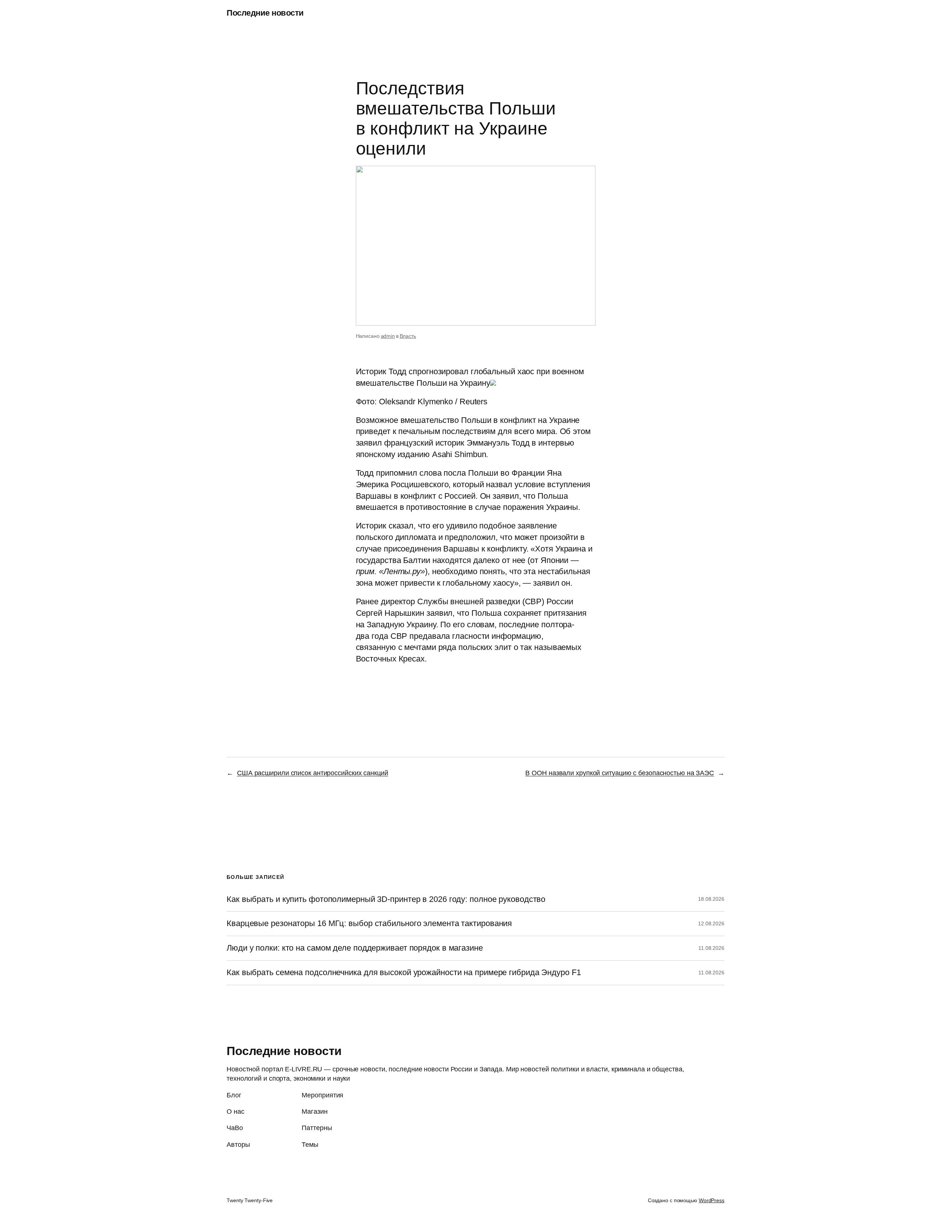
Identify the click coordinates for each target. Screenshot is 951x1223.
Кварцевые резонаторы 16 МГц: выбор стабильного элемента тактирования (369, 923)
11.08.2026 (711, 948)
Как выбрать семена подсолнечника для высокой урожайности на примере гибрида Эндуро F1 (404, 972)
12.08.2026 (711, 923)
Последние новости (265, 12)
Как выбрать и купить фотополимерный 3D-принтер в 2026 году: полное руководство (386, 899)
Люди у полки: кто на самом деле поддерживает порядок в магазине (355, 948)
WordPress (711, 1200)
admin (388, 336)
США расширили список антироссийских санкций (312, 773)
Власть (408, 336)
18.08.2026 (711, 899)
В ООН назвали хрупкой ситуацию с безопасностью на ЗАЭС (619, 773)
